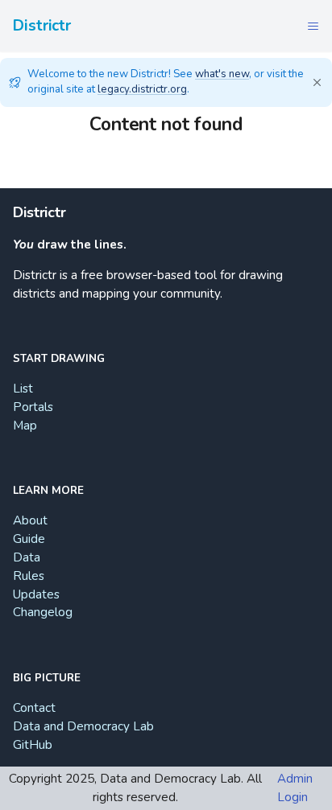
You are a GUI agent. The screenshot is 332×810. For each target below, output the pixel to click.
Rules (28, 576)
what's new (222, 74)
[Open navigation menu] (313, 26)
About (30, 520)
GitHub (32, 745)
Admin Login (295, 788)
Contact (34, 708)
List (23, 388)
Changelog (43, 612)
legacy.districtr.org (142, 89)
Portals (33, 407)
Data (26, 557)
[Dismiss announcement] (316, 82)
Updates (36, 594)
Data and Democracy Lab (83, 726)
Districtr (42, 25)
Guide (29, 539)
